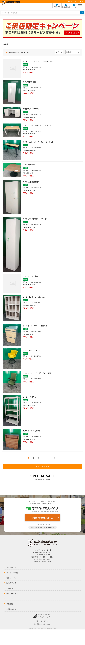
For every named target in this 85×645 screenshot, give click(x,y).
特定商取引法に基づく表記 (42, 624)
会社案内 (9, 604)
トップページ (11, 567)
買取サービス (11, 578)
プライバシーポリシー (43, 621)
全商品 (5, 44)
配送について (11, 583)
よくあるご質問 (12, 572)
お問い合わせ (11, 609)
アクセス (9, 598)
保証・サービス (12, 593)
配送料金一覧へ (42, 466)
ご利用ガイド (11, 588)
